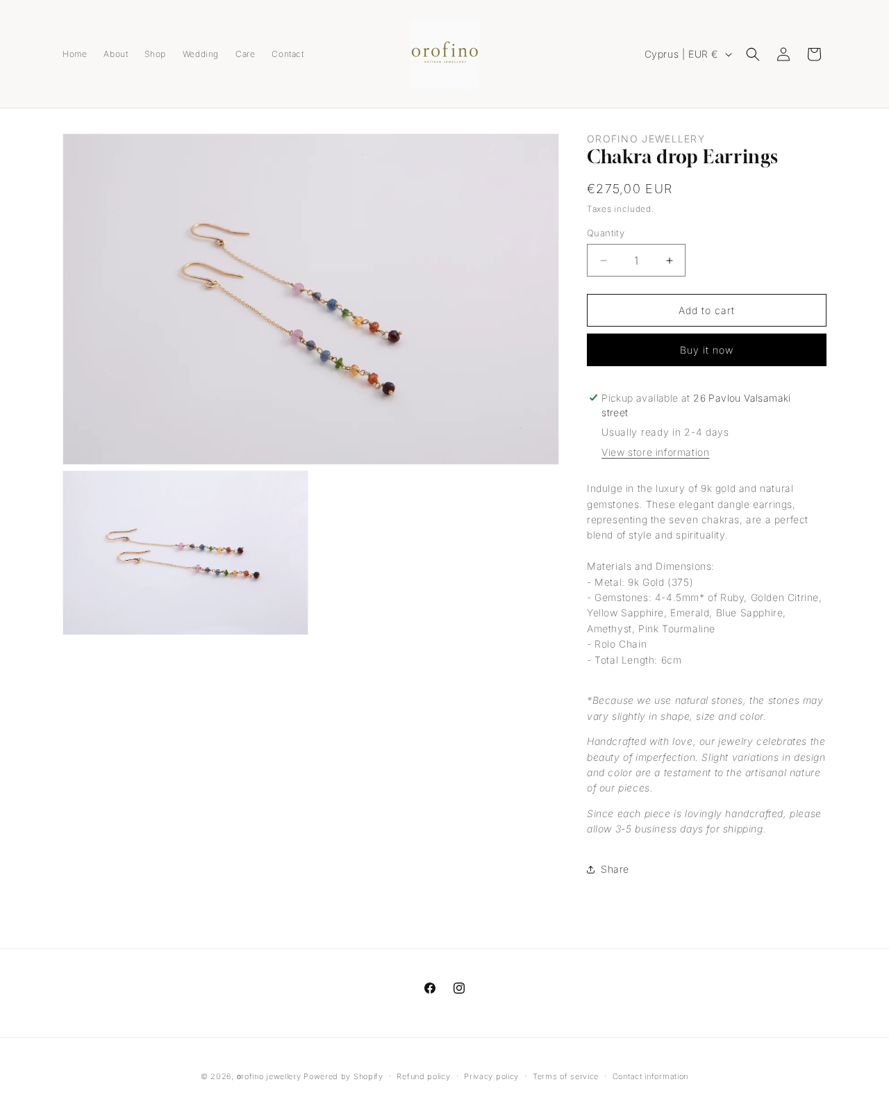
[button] (753, 54)
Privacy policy (491, 1076)
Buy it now (706, 350)
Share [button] (615, 869)
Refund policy (423, 1076)
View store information (655, 452)
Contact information (650, 1076)
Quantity (605, 232)
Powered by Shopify (343, 1076)
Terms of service (566, 1076)
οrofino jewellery (269, 1076)
